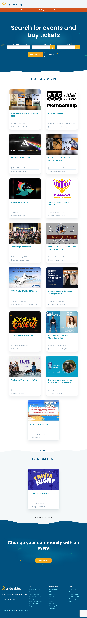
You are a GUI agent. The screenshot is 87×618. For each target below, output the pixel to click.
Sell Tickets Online (36, 601)
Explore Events (34, 589)
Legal (13, 610)
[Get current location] (52, 47)
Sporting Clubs (54, 606)
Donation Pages (35, 596)
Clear (51, 55)
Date (68, 44)
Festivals (52, 599)
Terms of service (24, 610)
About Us (5, 610)
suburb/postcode (43, 44)
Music (51, 601)
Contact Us (72, 589)
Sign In (31, 606)
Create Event (43, 560)
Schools (52, 603)
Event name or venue (18, 44)
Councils (52, 594)
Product (32, 592)
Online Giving (34, 594)
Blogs (71, 592)
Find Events (35, 54)
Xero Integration (74, 599)
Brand (71, 601)
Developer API (74, 596)
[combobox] (43, 47)
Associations (53, 589)
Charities (52, 592)
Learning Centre (74, 594)
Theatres (52, 608)
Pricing (31, 599)
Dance (51, 596)
